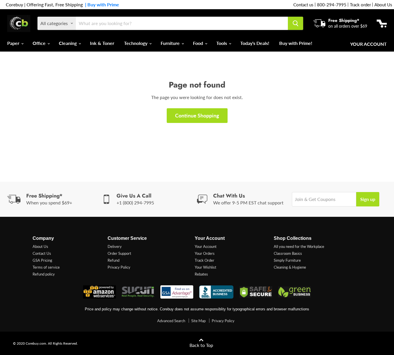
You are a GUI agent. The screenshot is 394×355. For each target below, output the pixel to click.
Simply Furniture (287, 260)
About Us (383, 4)
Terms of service (46, 267)
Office (40, 43)
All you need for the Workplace (299, 246)
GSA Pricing (42, 260)
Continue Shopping (197, 115)
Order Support (119, 253)
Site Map (198, 320)
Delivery (115, 246)
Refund (113, 260)
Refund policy (44, 274)
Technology (136, 43)
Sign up (367, 199)
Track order (360, 4)
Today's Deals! (254, 43)
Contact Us (42, 253)
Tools (222, 43)
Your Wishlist (205, 267)
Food (198, 43)
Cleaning (68, 43)
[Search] (295, 23)
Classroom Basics (288, 253)
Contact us (303, 4)
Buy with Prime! (295, 43)
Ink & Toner (102, 43)
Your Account (368, 44)
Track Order (204, 260)
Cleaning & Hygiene (290, 267)
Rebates (201, 274)
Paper (13, 43)
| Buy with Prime (101, 4)
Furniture (171, 43)
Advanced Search (171, 320)
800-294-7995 (331, 4)
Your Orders (205, 253)
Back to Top (201, 345)
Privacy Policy (119, 267)
